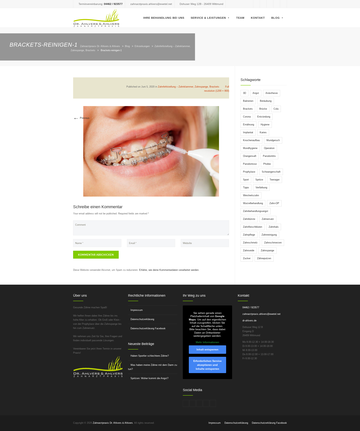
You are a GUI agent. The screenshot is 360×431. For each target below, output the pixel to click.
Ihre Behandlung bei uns (163, 17)
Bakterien (248, 101)
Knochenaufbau (251, 140)
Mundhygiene (250, 148)
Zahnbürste (249, 219)
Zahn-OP (274, 203)
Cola (276, 108)
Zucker (246, 258)
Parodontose (250, 163)
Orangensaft (249, 156)
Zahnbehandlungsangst (255, 211)
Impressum (136, 310)
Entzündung (263, 116)
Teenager (275, 179)
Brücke (263, 108)
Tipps (246, 187)
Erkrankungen (142, 46)
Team (240, 17)
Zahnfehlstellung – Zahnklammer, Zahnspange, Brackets (188, 86)
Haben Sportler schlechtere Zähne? (149, 355)
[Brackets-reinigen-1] (151, 151)
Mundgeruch (273, 140)
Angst (256, 93)
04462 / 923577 (113, 3)
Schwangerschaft (271, 171)
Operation (269, 148)
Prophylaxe (249, 171)
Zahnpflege (249, 234)
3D (244, 93)
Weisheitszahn (251, 195)
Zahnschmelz (250, 242)
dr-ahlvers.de (249, 320)
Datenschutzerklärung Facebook (148, 328)
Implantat (248, 132)
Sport (246, 179)
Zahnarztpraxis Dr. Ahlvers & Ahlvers (100, 46)
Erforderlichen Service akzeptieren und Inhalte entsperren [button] (207, 364)
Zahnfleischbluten (252, 226)
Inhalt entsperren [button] (207, 349)
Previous (81, 118)
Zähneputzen (264, 258)
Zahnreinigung (269, 234)
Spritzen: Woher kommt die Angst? (149, 378)
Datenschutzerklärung (142, 319)
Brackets (248, 108)
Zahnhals (274, 226)
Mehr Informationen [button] (207, 342)
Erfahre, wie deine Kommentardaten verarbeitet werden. (169, 270)
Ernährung (248, 124)
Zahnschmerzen (273, 242)
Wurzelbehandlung (253, 203)
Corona (247, 116)
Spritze (259, 179)
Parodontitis (269, 156)
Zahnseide (248, 250)
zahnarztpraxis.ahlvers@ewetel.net (261, 314)
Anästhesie (272, 93)
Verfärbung (261, 187)
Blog (275, 17)
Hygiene (265, 124)
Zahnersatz (268, 219)
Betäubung (266, 101)
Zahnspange (267, 250)
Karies (263, 132)
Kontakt (258, 17)
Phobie (267, 163)
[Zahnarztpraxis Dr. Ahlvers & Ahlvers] (96, 18)
